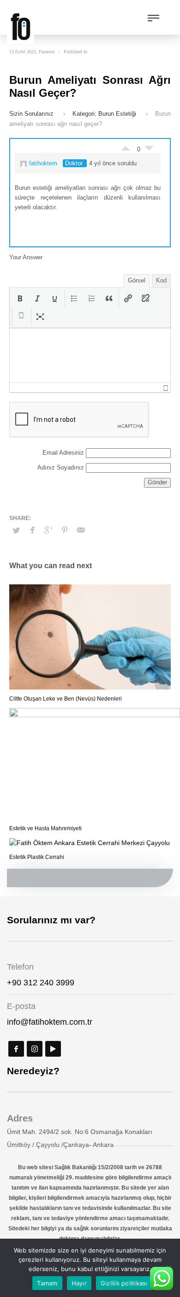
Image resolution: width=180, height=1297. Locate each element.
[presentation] (20, 298)
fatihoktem (43, 163)
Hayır (79, 1283)
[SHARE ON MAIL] (81, 530)
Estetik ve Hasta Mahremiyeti (45, 828)
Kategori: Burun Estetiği (104, 113)
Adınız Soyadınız (60, 467)
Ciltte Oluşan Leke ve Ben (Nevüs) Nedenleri (65, 698)
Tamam (47, 1283)
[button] (20, 298)
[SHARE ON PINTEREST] (65, 530)
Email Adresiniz (63, 452)
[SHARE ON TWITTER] (16, 531)
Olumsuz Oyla (149, 150)
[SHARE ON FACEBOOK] (32, 530)
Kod (161, 280)
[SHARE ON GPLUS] (48, 530)
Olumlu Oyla (125, 145)
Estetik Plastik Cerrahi (36, 857)
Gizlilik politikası (124, 1283)
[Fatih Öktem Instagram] (34, 1049)
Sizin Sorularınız (31, 113)
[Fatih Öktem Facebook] (16, 1049)
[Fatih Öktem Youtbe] (53, 1049)
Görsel (136, 280)
